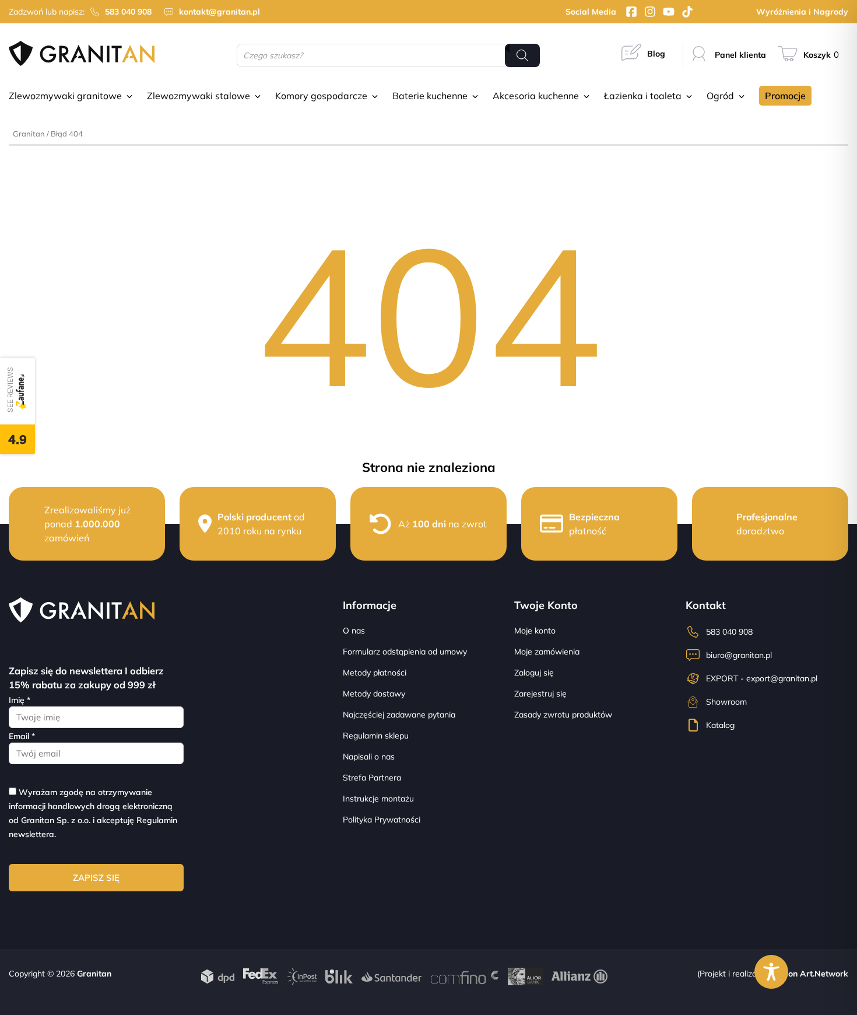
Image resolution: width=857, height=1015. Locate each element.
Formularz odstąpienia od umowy (405, 651)
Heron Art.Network (811, 973)
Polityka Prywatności (381, 819)
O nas (354, 630)
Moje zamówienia (546, 651)
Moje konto (535, 630)
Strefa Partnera (372, 777)
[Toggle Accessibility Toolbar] (771, 972)
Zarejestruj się (540, 693)
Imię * (19, 700)
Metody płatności (374, 672)
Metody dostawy (374, 693)
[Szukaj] (522, 55)
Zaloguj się (534, 672)
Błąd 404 (67, 133)
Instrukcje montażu (378, 798)
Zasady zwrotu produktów (563, 714)
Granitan (29, 133)
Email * (22, 736)
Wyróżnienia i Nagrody (802, 11)
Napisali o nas (369, 756)
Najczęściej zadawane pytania (399, 714)
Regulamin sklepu (376, 735)
